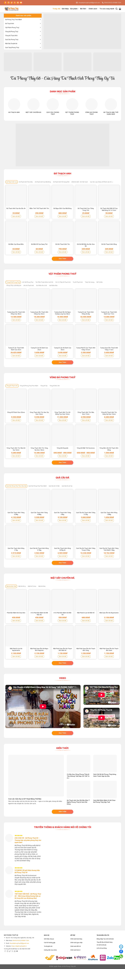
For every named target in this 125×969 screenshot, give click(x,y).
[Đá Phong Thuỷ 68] (13, 8)
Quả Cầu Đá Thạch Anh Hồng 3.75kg (39, 549)
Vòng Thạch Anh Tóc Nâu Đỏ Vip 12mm (16, 449)
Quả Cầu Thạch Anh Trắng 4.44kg (39, 513)
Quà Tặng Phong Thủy (12, 47)
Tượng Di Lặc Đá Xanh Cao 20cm (62, 349)
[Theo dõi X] (14, 2)
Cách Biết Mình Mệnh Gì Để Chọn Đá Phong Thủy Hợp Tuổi (104, 801)
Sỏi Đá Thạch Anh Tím (62, 244)
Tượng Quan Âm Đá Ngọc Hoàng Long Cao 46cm (62, 313)
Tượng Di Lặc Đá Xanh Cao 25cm (39, 349)
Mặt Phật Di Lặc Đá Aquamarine (16, 649)
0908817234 (25, 940)
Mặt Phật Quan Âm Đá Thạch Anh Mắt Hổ (62, 649)
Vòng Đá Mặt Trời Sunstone (86, 448)
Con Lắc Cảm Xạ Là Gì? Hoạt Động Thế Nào (24, 799)
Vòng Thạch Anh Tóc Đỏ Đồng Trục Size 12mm (62, 413)
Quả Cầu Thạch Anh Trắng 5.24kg (16, 513)
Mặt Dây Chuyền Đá (11, 43)
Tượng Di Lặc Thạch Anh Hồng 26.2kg (86, 313)
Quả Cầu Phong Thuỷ (11, 39)
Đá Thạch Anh (9, 23)
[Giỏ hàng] (120, 9)
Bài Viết (83, 9)
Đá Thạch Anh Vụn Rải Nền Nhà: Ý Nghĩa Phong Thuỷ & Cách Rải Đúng (78, 802)
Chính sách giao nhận (76, 942)
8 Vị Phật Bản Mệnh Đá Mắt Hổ (62, 614)
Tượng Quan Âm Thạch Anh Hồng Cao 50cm (16, 313)
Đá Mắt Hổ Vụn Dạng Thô (39, 244)
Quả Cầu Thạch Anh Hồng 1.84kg (109, 513)
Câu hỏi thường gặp (49, 942)
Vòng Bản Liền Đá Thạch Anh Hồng (109, 449)
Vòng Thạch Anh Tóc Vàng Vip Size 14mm (39, 449)
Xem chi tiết (16, 216)
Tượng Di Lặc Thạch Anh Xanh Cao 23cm (16, 349)
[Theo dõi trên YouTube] (21, 2)
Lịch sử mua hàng (102, 948)
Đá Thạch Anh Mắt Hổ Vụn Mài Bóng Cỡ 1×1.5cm (109, 209)
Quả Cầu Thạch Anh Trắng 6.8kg (62, 513)
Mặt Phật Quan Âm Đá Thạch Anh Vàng (85, 649)
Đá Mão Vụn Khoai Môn (16, 244)
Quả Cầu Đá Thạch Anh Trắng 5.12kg (85, 513)
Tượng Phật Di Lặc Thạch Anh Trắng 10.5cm (85, 349)
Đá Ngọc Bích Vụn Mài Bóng (62, 208)
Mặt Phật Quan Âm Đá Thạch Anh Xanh (109, 649)
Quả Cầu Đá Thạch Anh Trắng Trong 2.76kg (85, 549)
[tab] (11, 182)
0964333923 (16, 940)
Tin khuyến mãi (48, 946)
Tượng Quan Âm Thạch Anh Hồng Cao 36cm (39, 313)
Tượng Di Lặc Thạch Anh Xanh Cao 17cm (109, 313)
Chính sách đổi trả (75, 946)
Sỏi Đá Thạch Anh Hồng (109, 244)
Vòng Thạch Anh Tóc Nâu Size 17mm (86, 413)
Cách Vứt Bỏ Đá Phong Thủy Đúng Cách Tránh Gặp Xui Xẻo (104, 775)
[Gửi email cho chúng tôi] (18, 2)
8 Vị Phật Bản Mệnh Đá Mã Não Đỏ (39, 614)
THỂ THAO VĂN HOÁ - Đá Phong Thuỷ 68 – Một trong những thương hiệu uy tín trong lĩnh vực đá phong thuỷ (28, 896)
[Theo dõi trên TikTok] (11, 2)
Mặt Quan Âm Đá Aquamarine (109, 613)
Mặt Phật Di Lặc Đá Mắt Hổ (85, 613)
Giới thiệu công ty (49, 939)
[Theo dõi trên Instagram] (8, 2)
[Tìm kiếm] (116, 9)
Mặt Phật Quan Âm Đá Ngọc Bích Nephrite (39, 649)
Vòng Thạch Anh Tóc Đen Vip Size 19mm (39, 413)
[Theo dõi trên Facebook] (5, 2)
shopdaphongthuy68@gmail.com (19, 943)
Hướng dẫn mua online (50, 950)
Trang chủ (56, 9)
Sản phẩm (74, 9)
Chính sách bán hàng (76, 939)
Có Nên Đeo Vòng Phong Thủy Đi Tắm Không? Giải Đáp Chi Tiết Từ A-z (78, 776)
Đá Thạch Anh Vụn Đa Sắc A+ (16, 208)
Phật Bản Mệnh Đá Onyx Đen (16, 613)
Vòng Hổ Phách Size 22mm (16, 412)
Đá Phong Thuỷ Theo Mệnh (13, 19)
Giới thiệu (65, 9)
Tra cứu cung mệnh (107, 9)
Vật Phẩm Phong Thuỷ (12, 27)
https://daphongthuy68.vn (19, 946)
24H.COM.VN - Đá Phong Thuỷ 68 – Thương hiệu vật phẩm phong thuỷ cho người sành (28, 840)
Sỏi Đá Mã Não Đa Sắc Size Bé (86, 245)
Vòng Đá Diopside (62, 448)
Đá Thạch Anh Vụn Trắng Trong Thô (86, 209)
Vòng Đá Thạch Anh (11, 35)
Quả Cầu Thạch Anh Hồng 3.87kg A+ (62, 549)
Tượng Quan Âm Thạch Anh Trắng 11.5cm (109, 349)
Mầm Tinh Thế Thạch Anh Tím (39, 208)
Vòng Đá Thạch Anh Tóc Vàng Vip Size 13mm (109, 413)
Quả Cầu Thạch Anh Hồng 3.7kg (16, 549)
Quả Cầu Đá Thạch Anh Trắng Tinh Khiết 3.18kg (109, 549)
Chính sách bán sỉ (75, 950)
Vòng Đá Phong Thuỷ (11, 31)
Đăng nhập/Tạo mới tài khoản (105, 939)
